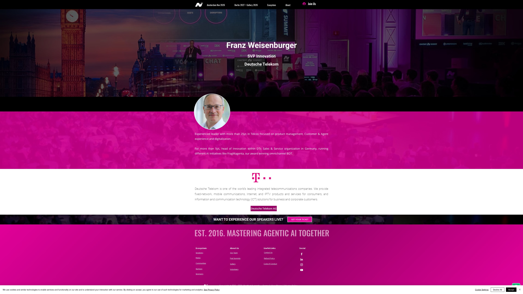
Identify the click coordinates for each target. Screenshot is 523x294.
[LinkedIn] (301, 259)
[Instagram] (301, 264)
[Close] (519, 289)
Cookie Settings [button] (482, 289)
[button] (221, 5)
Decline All (497, 289)
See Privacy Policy (212, 289)
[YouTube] (301, 270)
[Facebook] (301, 254)
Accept (511, 289)
